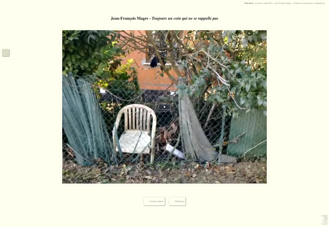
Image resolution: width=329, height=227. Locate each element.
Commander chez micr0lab (5, 80)
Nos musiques (5, 16)
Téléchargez (179, 201)
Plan (326, 218)
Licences (313, 7)
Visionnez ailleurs (156, 201)
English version (321, 7)
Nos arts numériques (5, 34)
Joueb (317, 7)
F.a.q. (325, 222)
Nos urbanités (5, 61)
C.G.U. (325, 224)
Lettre (325, 220)
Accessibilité (324, 7)
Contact (324, 216)
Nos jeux (5, 43)
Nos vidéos (5, 52)
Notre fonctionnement (5, 70)
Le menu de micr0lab (5, 7)
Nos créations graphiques (5, 25)
